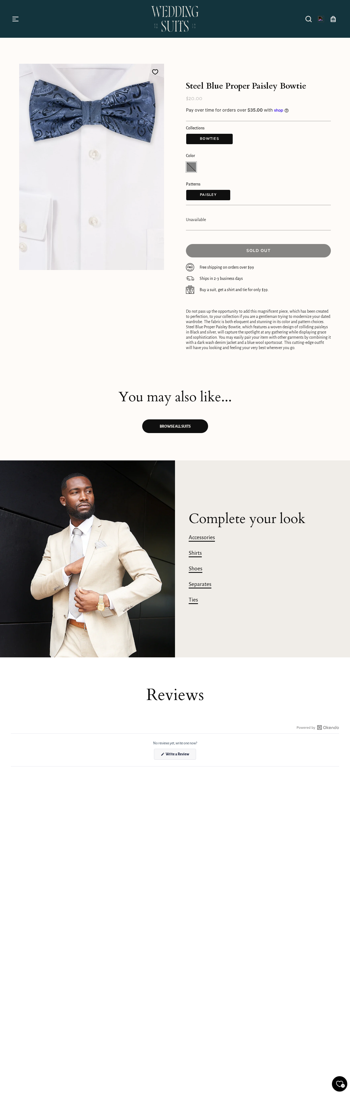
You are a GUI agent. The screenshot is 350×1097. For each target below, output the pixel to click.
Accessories (202, 537)
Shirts (195, 553)
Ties (193, 600)
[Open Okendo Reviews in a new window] (318, 727)
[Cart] (333, 19)
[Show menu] (16, 19)
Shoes (195, 568)
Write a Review (180, 756)
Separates (200, 584)
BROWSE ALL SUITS (175, 426)
